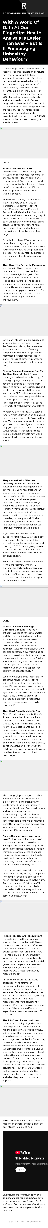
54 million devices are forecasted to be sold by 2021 (22, 81)
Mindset (23, 13)
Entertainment (11, 13)
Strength (40, 13)
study (11, 723)
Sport (31, 13)
